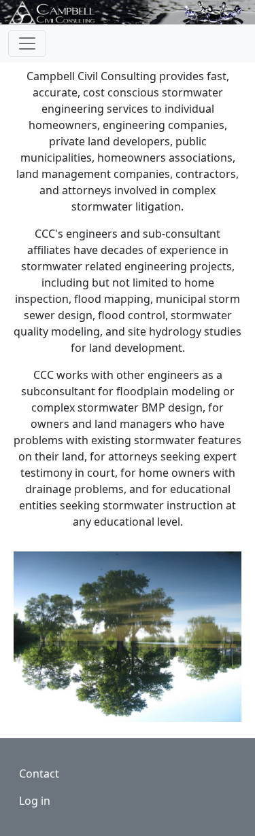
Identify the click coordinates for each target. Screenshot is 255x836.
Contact (39, 773)
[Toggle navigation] (27, 43)
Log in (34, 800)
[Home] (58, 12)
